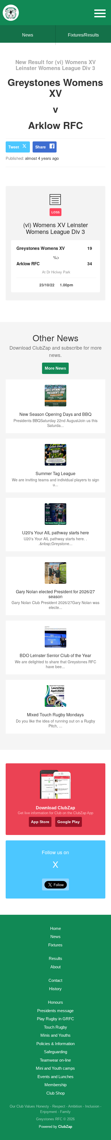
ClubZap (65, 1127)
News (27, 35)
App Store (40, 822)
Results (55, 958)
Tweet (13, 147)
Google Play (68, 822)
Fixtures (55, 945)
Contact (55, 980)
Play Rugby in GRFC (55, 1018)
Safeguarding (55, 1051)
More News (55, 368)
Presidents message (55, 1010)
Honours (55, 1002)
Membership (55, 1084)
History (55, 988)
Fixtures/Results (83, 35)
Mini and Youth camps (55, 1068)
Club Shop (55, 1093)
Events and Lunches (55, 1076)
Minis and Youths (55, 1035)
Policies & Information (55, 1043)
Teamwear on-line (55, 1060)
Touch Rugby (55, 1027)
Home (55, 928)
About (55, 967)
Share (40, 147)
